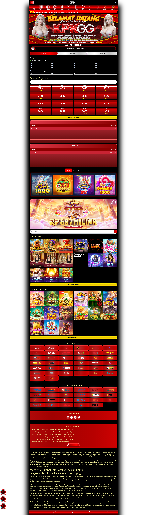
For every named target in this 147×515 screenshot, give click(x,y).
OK (73, 286)
